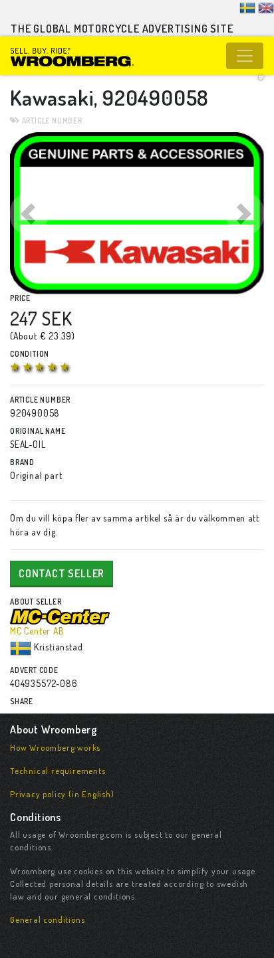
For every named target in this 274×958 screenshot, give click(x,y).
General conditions (47, 919)
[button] (29, 213)
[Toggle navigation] (244, 56)
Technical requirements (58, 770)
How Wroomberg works (55, 747)
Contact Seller (61, 573)
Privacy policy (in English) (62, 794)
